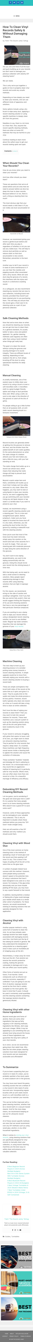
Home (6, 1333)
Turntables (15, 1236)
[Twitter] (14, 2)
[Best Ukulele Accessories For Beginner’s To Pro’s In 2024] (16, 1293)
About (12, 1333)
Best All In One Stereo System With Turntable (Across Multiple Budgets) (18, 1176)
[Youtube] (20, 1230)
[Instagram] (18, 2)
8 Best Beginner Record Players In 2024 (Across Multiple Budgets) (16, 1169)
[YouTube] (21, 2)
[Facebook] (10, 2)
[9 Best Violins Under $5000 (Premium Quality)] (16, 1267)
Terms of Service (25, 1336)
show (14, 151)
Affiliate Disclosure (22, 1333)
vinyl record (19, 626)
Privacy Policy (14, 1336)
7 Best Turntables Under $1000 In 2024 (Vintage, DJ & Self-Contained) (18, 1192)
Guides (7, 1236)
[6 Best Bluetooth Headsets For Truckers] (16, 1319)
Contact (5, 1336)
